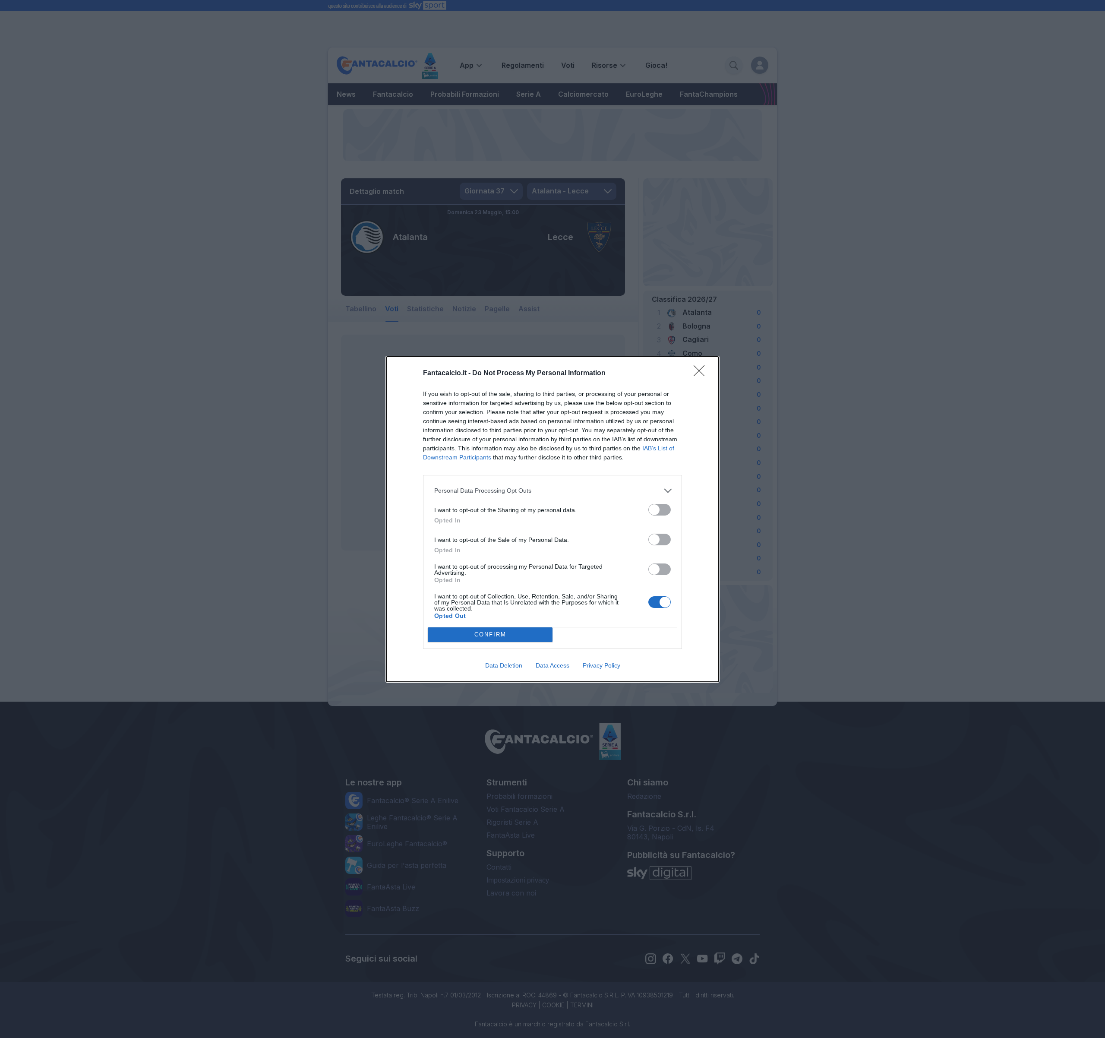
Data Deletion (503, 665)
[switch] (659, 510)
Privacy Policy (601, 665)
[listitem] (552, 490)
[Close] (702, 373)
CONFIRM (490, 634)
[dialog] (552, 519)
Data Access (552, 665)
